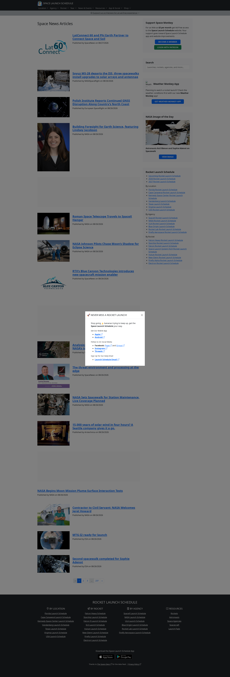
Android (99, 337)
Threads (99, 351)
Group (119, 345)
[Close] (142, 315)
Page (107, 345)
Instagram (100, 348)
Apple (98, 334)
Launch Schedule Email (106, 359)
